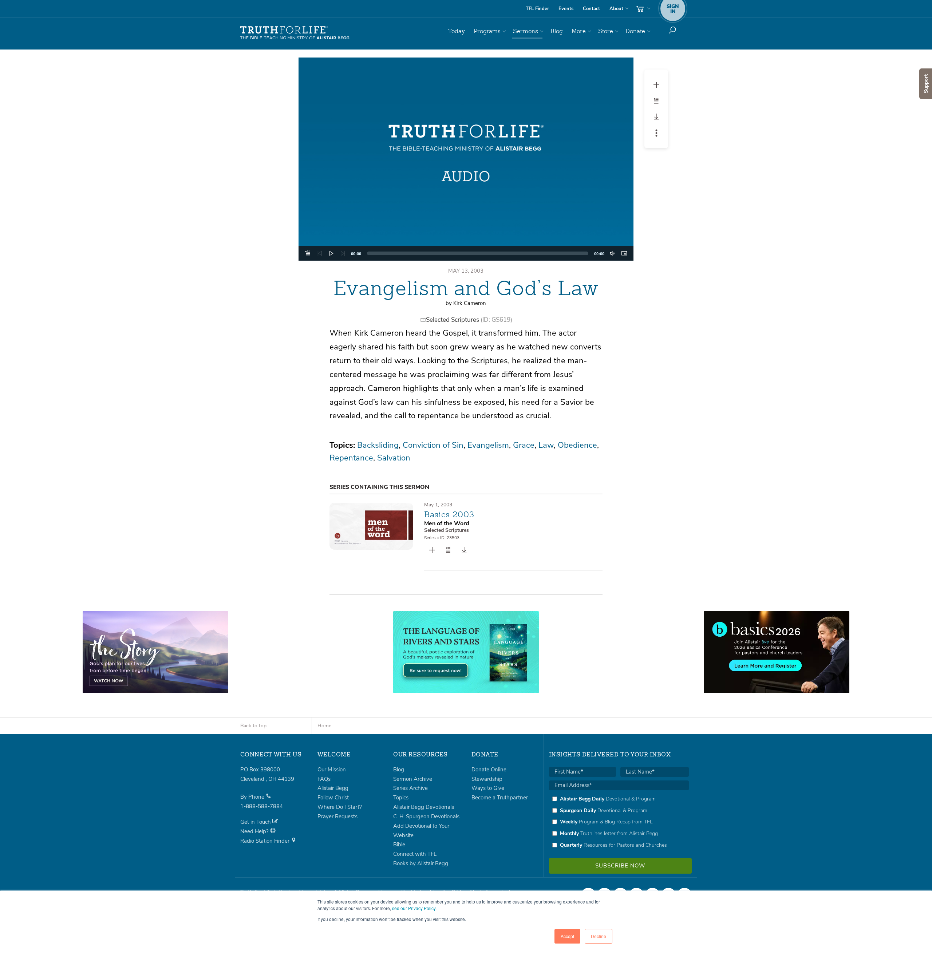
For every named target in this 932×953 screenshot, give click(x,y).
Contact (591, 8)
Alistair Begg (332, 788)
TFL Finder (537, 8)
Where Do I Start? (339, 807)
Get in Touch (256, 822)
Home (324, 725)
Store (605, 31)
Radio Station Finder (265, 841)
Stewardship (486, 779)
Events (565, 8)
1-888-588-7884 (261, 806)
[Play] (331, 253)
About (616, 8)
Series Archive (410, 788)
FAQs (324, 779)
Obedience (577, 445)
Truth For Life (295, 33)
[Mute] (612, 253)
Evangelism (488, 445)
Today (456, 31)
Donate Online (488, 769)
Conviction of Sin (433, 445)
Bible (399, 844)
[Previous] (319, 253)
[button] (466, 159)
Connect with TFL (415, 854)
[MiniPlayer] (624, 253)
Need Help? (255, 831)
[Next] (343, 253)
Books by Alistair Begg (420, 863)
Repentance (351, 457)
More (579, 31)
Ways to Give (487, 788)
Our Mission (331, 769)
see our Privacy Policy (413, 908)
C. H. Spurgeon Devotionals (426, 816)
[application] (466, 253)
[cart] (642, 8)
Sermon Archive (412, 779)
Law (546, 445)
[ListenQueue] (308, 253)
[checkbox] (619, 822)
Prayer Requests (337, 816)
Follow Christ (333, 797)
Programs (487, 31)
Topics (400, 797)
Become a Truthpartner (499, 797)
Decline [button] (598, 936)
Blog (556, 31)
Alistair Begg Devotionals (423, 807)
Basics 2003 (449, 514)
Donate (635, 31)
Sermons (525, 31)
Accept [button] (567, 936)
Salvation (393, 457)
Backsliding (378, 445)
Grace (523, 445)
